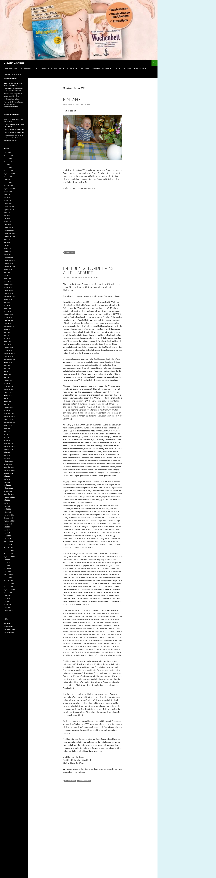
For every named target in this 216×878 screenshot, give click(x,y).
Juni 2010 (7, 530)
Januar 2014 (8, 440)
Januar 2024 (8, 168)
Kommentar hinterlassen (88, 277)
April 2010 (7, 536)
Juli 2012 (7, 476)
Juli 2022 (7, 195)
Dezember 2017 (9, 320)
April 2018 (7, 308)
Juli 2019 (7, 272)
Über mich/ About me (27, 68)
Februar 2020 (8, 252)
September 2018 (9, 296)
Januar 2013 (8, 464)
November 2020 (9, 234)
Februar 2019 (8, 284)
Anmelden (7, 623)
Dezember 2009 (9, 548)
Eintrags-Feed (8, 626)
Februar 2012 (8, 488)
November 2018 (9, 290)
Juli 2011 (7, 500)
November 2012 (9, 470)
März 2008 (7, 608)
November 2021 (9, 207)
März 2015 (7, 404)
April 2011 (7, 509)
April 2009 (7, 569)
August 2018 (8, 299)
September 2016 (9, 359)
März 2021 (7, 225)
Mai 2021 (7, 219)
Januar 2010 (8, 545)
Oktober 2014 (8, 419)
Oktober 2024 (8, 162)
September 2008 (9, 590)
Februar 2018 (8, 314)
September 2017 (9, 326)
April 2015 (7, 401)
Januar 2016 (8, 383)
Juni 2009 (7, 563)
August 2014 (8, 425)
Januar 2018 (8, 317)
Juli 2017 (7, 332)
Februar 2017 (8, 347)
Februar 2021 (8, 228)
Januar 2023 (8, 183)
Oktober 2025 (8, 156)
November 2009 (9, 551)
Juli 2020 (7, 240)
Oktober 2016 (8, 356)
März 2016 (7, 377)
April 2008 (7, 605)
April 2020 (7, 249)
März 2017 (7, 344)
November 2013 (9, 446)
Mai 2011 (7, 506)
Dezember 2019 (9, 257)
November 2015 (9, 389)
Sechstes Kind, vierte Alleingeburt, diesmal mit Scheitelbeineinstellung (13, 104)
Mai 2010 (7, 533)
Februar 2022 (8, 204)
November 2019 (9, 260)
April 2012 (7, 485)
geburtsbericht (84, 781)
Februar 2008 (8, 611)
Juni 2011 (7, 503)
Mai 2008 (7, 602)
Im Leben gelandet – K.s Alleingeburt (88, 270)
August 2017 (8, 329)
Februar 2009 (8, 575)
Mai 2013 (7, 458)
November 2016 (9, 353)
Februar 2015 (8, 407)
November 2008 (9, 584)
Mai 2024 (7, 165)
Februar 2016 (8, 380)
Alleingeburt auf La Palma (12, 99)
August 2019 (8, 269)
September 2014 (9, 422)
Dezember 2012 (9, 467)
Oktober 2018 (8, 293)
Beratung (117, 68)
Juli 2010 (7, 527)
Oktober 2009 (8, 554)
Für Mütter (71, 68)
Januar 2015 (8, 410)
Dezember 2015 (9, 386)
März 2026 (7, 153)
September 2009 (9, 557)
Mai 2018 (7, 305)
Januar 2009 (8, 578)
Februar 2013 (8, 461)
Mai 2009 (7, 566)
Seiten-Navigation (10, 68)
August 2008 (8, 593)
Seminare (127, 68)
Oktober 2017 (8, 323)
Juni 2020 (7, 243)
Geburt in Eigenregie (14, 62)
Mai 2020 (7, 246)
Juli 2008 (7, 596)
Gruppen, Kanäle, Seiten (12, 74)
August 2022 (8, 192)
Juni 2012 (7, 479)
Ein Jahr (72, 99)
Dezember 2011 (9, 494)
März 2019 (7, 281)
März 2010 (7, 539)
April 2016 (7, 374)
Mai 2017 (7, 338)
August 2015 (8, 395)
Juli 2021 (7, 213)
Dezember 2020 (9, 231)
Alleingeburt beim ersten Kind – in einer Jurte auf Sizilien (14, 138)
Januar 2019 (8, 287)
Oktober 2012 (8, 473)
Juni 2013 (7, 455)
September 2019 (9, 266)
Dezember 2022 (9, 186)
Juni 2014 (7, 431)
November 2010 (9, 515)
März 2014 (7, 437)
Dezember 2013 (9, 443)
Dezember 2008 (9, 581)
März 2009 (7, 572)
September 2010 (9, 521)
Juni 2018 (7, 302)
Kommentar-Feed (9, 629)
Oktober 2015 (8, 392)
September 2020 (9, 237)
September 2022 (9, 189)
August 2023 (8, 177)
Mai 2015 (7, 398)
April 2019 (7, 278)
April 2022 (7, 201)
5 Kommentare (84, 104)
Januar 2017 (8, 350)
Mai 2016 (7, 371)
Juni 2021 (7, 216)
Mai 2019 (7, 275)
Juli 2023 (7, 180)
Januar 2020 (8, 255)
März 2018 (7, 311)
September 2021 (9, 210)
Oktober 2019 (8, 263)
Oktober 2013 (8, 449)
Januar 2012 (8, 491)
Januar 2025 (8, 159)
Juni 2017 (7, 335)
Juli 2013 (7, 452)
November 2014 (9, 416)
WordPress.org (9, 632)
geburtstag (69, 252)
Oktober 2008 (8, 587)
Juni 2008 (7, 599)
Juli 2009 (7, 560)
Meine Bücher (139, 68)
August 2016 (8, 362)
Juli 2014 (7, 428)
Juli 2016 (7, 365)
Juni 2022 (7, 198)
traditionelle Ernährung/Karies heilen (94, 68)
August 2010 (8, 524)
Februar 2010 (8, 542)
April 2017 (7, 341)
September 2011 (9, 497)
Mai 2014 (7, 434)
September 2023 (9, 174)
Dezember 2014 (9, 413)
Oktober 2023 (8, 171)
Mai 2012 (7, 482)
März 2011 (7, 512)
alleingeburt (70, 781)
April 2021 (7, 222)
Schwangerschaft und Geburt (51, 68)
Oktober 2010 (8, 518)
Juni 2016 (7, 368)
